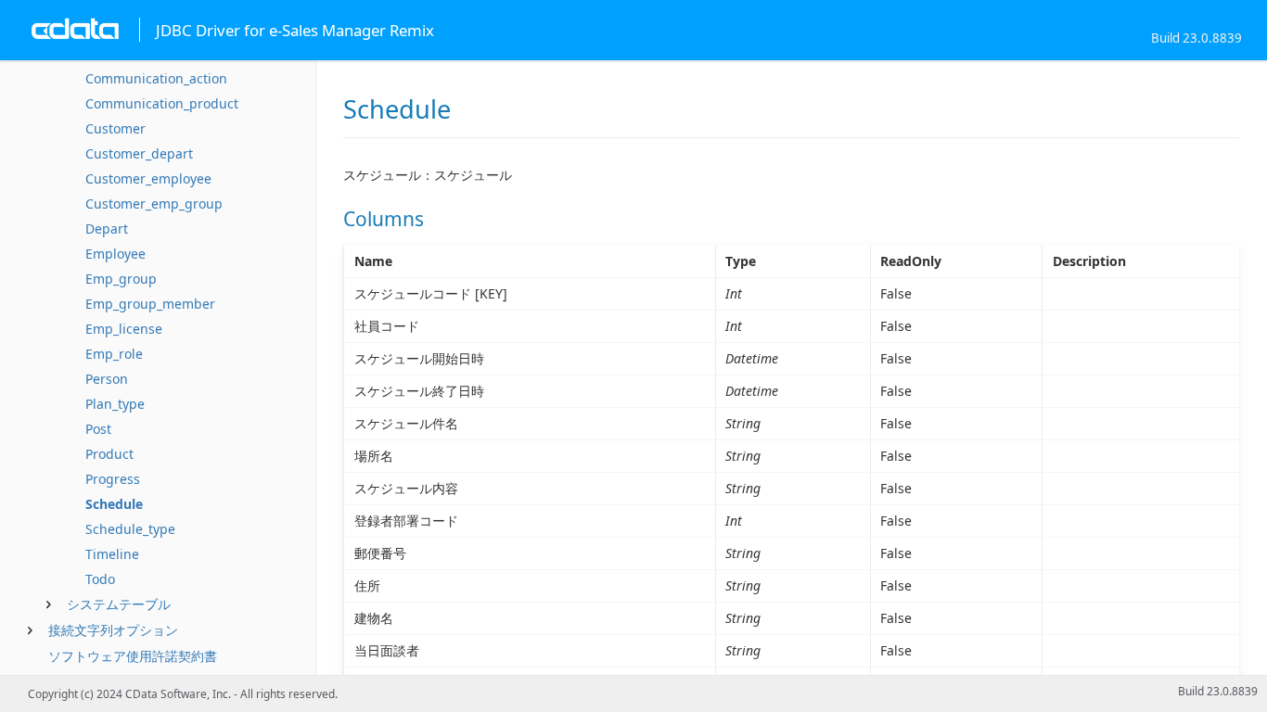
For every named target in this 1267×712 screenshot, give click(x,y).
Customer (115, 128)
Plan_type (115, 404)
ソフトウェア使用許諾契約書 (132, 656)
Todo (100, 579)
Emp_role (114, 353)
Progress (112, 479)
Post (98, 429)
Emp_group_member (150, 303)
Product (109, 454)
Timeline (112, 554)
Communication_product (161, 103)
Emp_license (123, 328)
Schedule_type (130, 529)
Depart (106, 228)
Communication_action (156, 78)
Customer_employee (148, 178)
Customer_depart (139, 153)
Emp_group (121, 278)
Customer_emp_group (154, 203)
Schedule (114, 504)
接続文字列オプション (113, 630)
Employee (115, 253)
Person (106, 379)
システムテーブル (119, 604)
